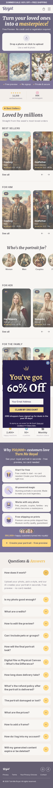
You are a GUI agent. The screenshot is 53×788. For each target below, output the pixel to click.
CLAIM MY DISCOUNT (26, 409)
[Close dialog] (47, 363)
